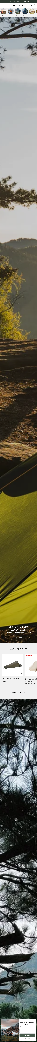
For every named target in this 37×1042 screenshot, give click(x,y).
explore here (18, 692)
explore (18, 638)
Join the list (27, 1035)
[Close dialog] (35, 1020)
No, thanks (27, 1038)
